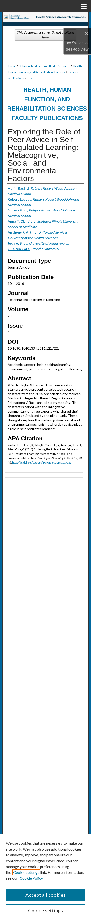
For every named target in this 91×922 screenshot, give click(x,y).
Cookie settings (26, 872)
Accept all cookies (45, 895)
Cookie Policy (31, 878)
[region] (45, 878)
